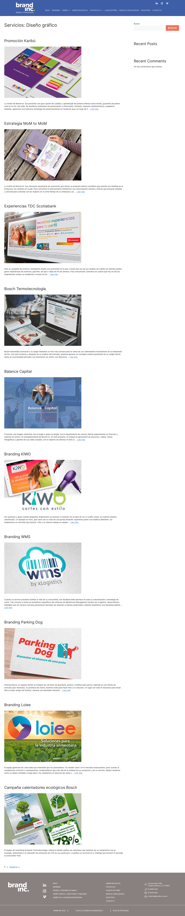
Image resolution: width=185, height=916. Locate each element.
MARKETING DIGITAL (80, 10)
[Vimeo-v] (167, 3)
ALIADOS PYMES (111, 10)
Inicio (47, 10)
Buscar (137, 24)
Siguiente (14, 867)
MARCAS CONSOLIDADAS (129, 10)
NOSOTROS (145, 10)
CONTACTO (157, 10)
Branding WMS (17, 536)
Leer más (94, 109)
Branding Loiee (17, 705)
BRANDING (56, 10)
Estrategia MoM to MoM (25, 123)
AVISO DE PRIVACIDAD (121, 911)
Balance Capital (18, 371)
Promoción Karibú (19, 40)
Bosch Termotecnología (25, 288)
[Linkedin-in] (156, 3)
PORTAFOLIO (95, 10)
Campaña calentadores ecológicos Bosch (40, 787)
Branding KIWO (17, 454)
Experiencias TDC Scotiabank (30, 206)
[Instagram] (162, 3)
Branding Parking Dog (23, 622)
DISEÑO (65, 10)
